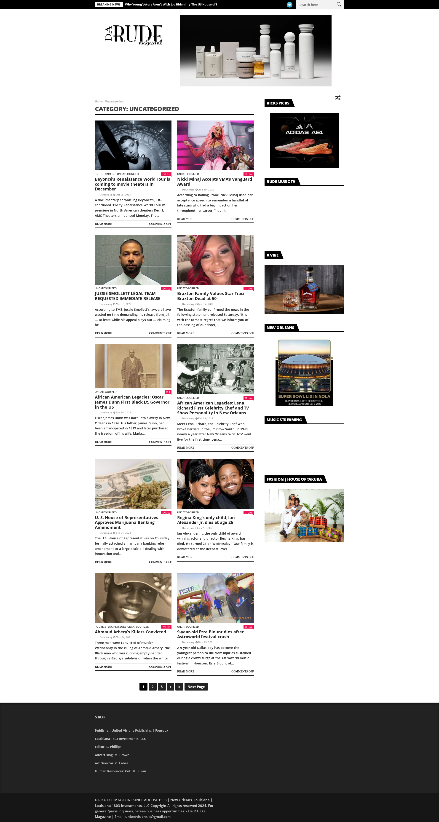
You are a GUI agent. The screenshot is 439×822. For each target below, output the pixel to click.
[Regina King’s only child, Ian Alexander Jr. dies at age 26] (215, 484)
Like (167, 174)
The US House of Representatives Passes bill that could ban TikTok (211, 4)
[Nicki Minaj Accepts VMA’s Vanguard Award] (215, 145)
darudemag (106, 194)
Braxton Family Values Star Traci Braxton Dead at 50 (210, 296)
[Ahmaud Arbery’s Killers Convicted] (133, 598)
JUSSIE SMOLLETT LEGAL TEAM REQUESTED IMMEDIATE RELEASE (127, 296)
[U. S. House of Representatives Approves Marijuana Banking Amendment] (133, 484)
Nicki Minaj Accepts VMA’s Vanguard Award (214, 181)
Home (99, 101)
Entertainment (105, 174)
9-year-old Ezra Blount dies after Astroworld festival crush (210, 634)
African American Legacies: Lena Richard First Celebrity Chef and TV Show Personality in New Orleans (213, 407)
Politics (100, 626)
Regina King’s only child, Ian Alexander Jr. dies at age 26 (206, 520)
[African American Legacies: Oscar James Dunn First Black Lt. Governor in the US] (133, 366)
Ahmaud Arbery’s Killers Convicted (130, 632)
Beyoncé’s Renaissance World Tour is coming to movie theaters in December (132, 184)
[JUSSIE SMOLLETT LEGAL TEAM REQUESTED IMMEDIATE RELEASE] (133, 260)
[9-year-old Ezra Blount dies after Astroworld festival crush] (215, 598)
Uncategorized (128, 174)
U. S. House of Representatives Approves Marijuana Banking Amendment (126, 522)
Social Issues (116, 626)
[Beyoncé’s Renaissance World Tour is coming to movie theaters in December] (133, 145)
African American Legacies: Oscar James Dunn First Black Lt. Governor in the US (132, 402)
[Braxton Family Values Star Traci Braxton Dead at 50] (215, 260)
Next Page (196, 686)
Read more (103, 223)
